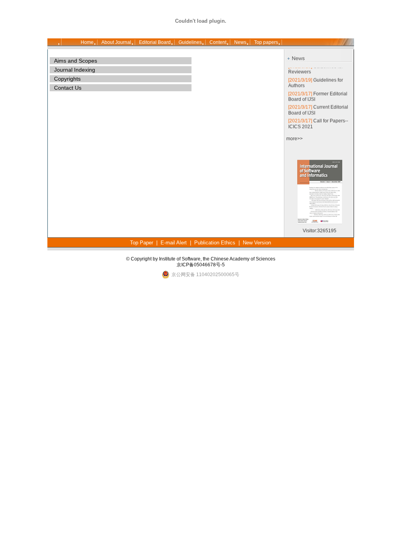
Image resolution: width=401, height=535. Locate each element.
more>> (294, 138)
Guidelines (190, 42)
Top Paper (141, 243)
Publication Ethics (214, 243)
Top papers (266, 42)
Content (218, 42)
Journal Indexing (74, 70)
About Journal (116, 42)
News (240, 42)
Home (87, 42)
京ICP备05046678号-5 (201, 265)
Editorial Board (155, 42)
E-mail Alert (174, 243)
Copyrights (67, 79)
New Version (257, 243)
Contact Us (67, 88)
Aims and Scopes (75, 61)
